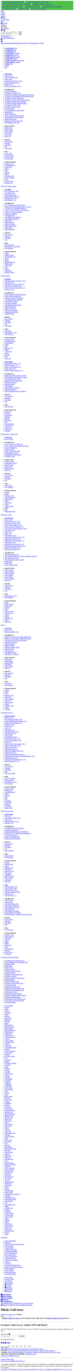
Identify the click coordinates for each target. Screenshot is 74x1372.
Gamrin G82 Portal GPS (12, 837)
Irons (8, 79)
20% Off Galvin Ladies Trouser (14, 560)
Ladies (3, 12)
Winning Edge (9, 1225)
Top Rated (8, 145)
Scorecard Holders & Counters (16, 721)
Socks (9, 532)
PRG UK (7, 1150)
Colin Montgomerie (11, 1047)
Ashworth (8, 1013)
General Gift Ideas (12, 892)
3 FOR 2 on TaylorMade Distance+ (15, 208)
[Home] (5, 28)
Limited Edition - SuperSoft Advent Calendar (18, 914)
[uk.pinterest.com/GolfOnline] (9, 1343)
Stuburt (7, 704)
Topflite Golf (9, 1208)
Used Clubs (8, 148)
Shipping (19, 1350)
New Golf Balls (12, 191)
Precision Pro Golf (10, 1149)
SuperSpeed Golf (10, 1197)
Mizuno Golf (9, 183)
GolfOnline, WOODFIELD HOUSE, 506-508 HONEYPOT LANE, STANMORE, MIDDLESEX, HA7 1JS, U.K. (36, 1369)
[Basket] (2, 30)
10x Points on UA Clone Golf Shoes (16, 640)
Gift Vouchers (9, 159)
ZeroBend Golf (9, 1231)
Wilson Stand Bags (10, 307)
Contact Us (25, 43)
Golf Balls (8, 189)
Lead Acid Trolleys (10, 389)
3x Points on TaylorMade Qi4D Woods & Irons (19, 96)
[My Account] (4, 30)
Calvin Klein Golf (10, 1037)
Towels (9, 735)
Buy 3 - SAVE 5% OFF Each (14, 444)
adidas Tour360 (9, 645)
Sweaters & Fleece (12, 521)
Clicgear (7, 413)
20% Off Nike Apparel (11, 558)
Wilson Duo (8, 228)
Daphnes (7, 804)
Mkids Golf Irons (27, 1305)
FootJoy (7, 492)
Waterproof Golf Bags (11, 312)
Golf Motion (8, 1079)
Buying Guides (9, 1279)
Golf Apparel (9, 518)
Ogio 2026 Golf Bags (11, 301)
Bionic (7, 1023)
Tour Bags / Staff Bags (13, 286)
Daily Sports (8, 1053)
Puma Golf (8, 606)
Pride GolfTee (9, 1152)
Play (4, 18)
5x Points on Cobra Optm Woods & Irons (17, 100)
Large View (12, 1314)
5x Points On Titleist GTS (12, 93)
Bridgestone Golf (10, 262)
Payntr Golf (8, 1140)
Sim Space (8, 1175)
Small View (4, 1314)
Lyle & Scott (8, 1108)
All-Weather (11, 463)
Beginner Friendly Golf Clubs (14, 121)
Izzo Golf (7, 881)
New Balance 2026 (10, 652)
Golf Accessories (10, 716)
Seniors (3, 16)
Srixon (7, 258)
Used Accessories (10, 773)
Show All (7, 136)
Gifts (6, 885)
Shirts (9, 520)
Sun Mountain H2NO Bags (13, 305)
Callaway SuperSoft (11, 214)
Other (6, 1138)
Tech (8, 819)
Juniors (3, 14)
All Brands (4, 1237)
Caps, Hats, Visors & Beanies (16, 528)
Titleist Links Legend (11, 310)
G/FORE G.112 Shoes (11, 654)
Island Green (8, 1096)
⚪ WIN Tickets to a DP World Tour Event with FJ (12, 2)
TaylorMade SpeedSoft (12, 219)
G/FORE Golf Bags (11, 303)
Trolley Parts (10, 369)
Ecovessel (8, 1060)
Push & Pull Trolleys (13, 363)
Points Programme (32, 1350)
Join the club (5, 1334)
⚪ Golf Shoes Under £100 (22, 9)
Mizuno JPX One (10, 114)
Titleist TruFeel (9, 222)
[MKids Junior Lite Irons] (10, 1318)
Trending (7, 143)
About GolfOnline (13, 1352)
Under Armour (9, 506)
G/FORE (7, 709)
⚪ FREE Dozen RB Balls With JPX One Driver (12, 6)
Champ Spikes (9, 1040)
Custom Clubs (9, 157)
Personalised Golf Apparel (13, 913)
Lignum (7, 1105)
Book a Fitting (5, 19)
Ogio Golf (8, 358)
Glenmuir (7, 1077)
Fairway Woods (11, 77)
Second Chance (9, 272)
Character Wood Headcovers (15, 759)
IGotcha (7, 1093)
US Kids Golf (9, 181)
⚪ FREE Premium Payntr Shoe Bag (31, 6)
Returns (24, 1350)
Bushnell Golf (9, 864)
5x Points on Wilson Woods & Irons (15, 103)
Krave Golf (8, 1100)
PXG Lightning (9, 109)
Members (22, 1352)
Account (4, 23)
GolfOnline (8, 271)
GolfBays (8, 1082)
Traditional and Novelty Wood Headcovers (20, 756)
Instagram (9, 1289)
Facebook (9, 1284)
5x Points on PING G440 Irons (14, 98)
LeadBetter (8, 1103)
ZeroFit (7, 1232)
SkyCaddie (8, 869)
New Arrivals (9, 141)
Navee (7, 1122)
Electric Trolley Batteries (14, 370)
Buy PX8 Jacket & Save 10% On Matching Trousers (21, 556)
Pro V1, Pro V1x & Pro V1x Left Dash (17, 210)
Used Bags (8, 326)
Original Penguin (10, 1133)
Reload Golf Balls (10, 1164)
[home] (2, 1305)
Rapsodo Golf (9, 1163)
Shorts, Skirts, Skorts (13, 525)
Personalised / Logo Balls (12, 246)
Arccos (7, 866)
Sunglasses (10, 530)
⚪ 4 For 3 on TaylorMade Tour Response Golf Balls (36, 2)
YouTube (9, 1288)
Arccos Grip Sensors (11, 835)
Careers (58, 1352)
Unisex (9, 579)
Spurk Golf (8, 1185)
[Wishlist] (1, 40)
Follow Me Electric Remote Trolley (15, 375)
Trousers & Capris (12, 523)
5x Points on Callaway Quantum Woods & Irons (19, 95)
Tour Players (8, 1281)
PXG (6, 179)
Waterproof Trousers (13, 539)
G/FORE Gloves (10, 456)
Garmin (7, 862)
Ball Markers (10, 200)
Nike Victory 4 (9, 651)
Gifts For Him (11, 890)
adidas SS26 (8, 561)
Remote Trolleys (10, 384)
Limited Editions (10, 229)
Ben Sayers (8, 420)
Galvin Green (9, 613)
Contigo (7, 1049)
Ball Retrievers (11, 198)
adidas (6, 508)
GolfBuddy (8, 875)
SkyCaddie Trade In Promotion (14, 828)
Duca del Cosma (10, 1056)
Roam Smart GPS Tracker (13, 838)
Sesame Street (9, 1171)
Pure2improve (9, 1159)
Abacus (7, 616)
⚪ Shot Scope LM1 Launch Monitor (37, 9)
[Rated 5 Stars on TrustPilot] (17, 1303)
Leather (9, 461)
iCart (6, 1091)
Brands (14, 43)
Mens (2, 11)
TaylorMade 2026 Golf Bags (13, 300)
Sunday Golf (8, 1192)
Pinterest (9, 1291)
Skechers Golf (9, 695)
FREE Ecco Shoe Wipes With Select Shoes (18, 638)
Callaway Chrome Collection (13, 212)
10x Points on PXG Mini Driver (14, 110)
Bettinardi (8, 1019)
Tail (6, 1203)
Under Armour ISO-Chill (12, 451)
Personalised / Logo (11, 332)
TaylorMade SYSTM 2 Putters (14, 117)
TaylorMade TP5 (10, 215)
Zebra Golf (8, 1229)
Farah (6, 1067)
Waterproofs (10, 535)
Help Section (12, 1350)
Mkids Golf (8, 1119)
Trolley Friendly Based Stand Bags (15, 294)
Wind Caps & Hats (12, 549)
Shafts (8, 742)
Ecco (6, 693)
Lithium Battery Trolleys (12, 388)
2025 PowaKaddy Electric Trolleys (15, 391)
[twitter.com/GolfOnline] (3, 1343)
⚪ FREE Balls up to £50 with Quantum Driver (42, 4)
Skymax (7, 1180)
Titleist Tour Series (10, 308)
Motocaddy (8, 411)
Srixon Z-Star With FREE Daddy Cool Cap (18, 207)
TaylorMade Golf (10, 165)
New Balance (9, 1124)
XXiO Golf (8, 265)
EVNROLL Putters (10, 1063)
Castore (7, 1039)
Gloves (9, 439)
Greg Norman (9, 1089)
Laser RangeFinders (13, 818)
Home (3, 43)
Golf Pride (8, 806)
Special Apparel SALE (12, 554)
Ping (6, 171)
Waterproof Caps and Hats (14, 541)
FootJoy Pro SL (9, 649)
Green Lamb (8, 1088)
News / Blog (8, 1277)
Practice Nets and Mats (13, 723)
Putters (9, 84)
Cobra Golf (8, 167)
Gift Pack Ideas (9, 909)
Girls (8, 134)
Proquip (7, 615)
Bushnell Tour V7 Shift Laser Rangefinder (18, 833)
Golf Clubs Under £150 (12, 907)
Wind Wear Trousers (13, 548)
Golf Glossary (9, 1282)
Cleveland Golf (9, 176)
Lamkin (7, 1101)
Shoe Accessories (12, 632)
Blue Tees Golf (9, 876)
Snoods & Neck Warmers (14, 544)
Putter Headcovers (12, 761)
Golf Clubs (8, 74)
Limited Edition (9, 314)
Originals (7, 1135)
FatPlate (7, 1068)
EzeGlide (7, 431)
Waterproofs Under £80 (12, 906)
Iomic (6, 1095)
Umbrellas (10, 730)
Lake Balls (10, 193)
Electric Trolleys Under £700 (13, 381)
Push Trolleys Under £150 (13, 379)
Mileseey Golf (9, 868)
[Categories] (2, 27)
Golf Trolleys (9, 362)
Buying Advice (9, 155)
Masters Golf (9, 429)
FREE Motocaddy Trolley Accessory (16, 377)
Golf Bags (8, 279)
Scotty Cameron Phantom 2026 (14, 115)
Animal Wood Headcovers (14, 754)
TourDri (7, 1210)
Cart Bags (9, 282)
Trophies (9, 894)
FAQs (54, 1352)
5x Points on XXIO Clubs (13, 105)
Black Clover (9, 952)
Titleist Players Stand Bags (13, 296)
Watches (9, 718)
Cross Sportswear (10, 1051)
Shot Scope (8, 873)
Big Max (7, 355)
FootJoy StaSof (9, 449)
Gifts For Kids (11, 887)
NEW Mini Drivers (10, 91)
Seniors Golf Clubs (10, 119)
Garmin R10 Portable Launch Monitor (16, 831)
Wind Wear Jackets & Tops (15, 546)
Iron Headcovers (11, 758)
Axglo (6, 1014)
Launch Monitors (12, 821)
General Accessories (13, 740)
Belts (8, 534)
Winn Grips (8, 1224)
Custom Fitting (43, 1350)
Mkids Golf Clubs (15, 1305)
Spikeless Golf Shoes (11, 642)
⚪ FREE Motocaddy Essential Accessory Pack (51, 6)
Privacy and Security (45, 1352)
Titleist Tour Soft (10, 224)
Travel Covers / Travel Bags (15, 288)
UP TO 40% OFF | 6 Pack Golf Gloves (17, 446)
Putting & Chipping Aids (14, 751)
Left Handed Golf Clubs (12, 122)
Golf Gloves (8, 437)
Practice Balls (11, 195)
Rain (8, 467)
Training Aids (11, 747)
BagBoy (7, 418)
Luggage (9, 289)
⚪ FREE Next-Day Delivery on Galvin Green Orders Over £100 (16, 4)
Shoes (9, 630)
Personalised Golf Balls (12, 911)
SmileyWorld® (9, 1182)
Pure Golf (8, 1157)
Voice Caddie (9, 878)
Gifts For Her (11, 888)
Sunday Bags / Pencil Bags (15, 284)
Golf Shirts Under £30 (11, 904)
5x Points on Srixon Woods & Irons (15, 102)
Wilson (7, 169)
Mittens (9, 468)
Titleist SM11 (9, 112)
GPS (8, 816)
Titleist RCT (8, 221)
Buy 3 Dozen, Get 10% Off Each (15, 205)
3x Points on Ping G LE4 (12, 107)
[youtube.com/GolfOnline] (5, 1343)
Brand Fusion (9, 1028)
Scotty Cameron (9, 178)
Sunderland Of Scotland (12, 1194)
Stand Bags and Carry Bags (15, 281)
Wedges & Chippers (13, 86)
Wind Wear (10, 542)
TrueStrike (8, 1211)
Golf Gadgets (9, 814)
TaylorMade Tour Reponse (13, 217)
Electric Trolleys (11, 365)
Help (2, 21)
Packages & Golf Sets (13, 81)
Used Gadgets (9, 850)
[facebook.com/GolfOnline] (1, 1343)
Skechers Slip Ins (10, 644)
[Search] (5, 27)
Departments (8, 43)
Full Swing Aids (11, 749)
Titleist (7, 174)
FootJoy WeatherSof (11, 448)
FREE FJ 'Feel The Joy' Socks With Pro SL (18, 637)
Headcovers (10, 752)
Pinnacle (7, 1145)
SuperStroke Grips (10, 1199)
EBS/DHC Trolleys (11, 382)
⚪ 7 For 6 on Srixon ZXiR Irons (8, 9)
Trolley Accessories (13, 367)
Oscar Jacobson (9, 1136)
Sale (18, 43)
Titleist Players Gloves (11, 453)
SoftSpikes (8, 1183)
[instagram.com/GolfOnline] (7, 1343)
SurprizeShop (9, 1201)
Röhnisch (7, 1166)
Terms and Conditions (32, 1352)
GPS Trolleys (9, 386)
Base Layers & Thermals (14, 527)
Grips (8, 726)
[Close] (1, 71)
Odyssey (7, 172)
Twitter (8, 1286)
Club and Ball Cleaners (13, 719)
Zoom (6, 1234)
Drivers (9, 76)
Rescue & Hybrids (12, 83)
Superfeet (7, 1196)
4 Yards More (9, 1006)
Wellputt (7, 1220)
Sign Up (22, 1336)
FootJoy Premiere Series (12, 647)
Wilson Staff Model (10, 226)
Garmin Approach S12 (11, 830)
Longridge (8, 427)
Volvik (7, 269)
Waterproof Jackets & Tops (15, 537)
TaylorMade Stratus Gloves (13, 454)
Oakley (7, 620)
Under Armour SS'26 (11, 565)
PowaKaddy (8, 415)
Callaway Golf (9, 164)
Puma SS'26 (8, 563)
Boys (8, 133)
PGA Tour (8, 1142)
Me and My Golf (10, 1114)
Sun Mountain (9, 343)
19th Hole (32, 43)
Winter (9, 465)
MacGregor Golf (10, 1110)
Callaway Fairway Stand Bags (14, 298)
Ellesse (7, 1061)
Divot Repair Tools (12, 196)
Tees (8, 728)
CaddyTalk (8, 1033)
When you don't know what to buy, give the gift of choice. (22, 1349)
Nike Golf (8, 622)
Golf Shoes (8, 628)
